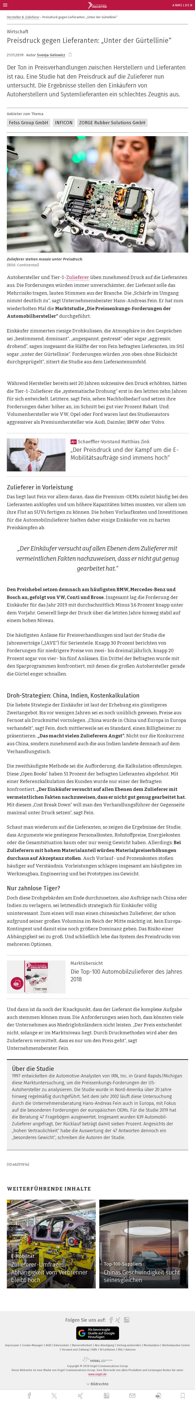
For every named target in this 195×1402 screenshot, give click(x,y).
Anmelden (182, 5)
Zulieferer (77, 277)
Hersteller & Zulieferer (23, 17)
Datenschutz (62, 1345)
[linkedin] (107, 1396)
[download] (158, 1396)
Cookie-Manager (33, 1345)
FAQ (120, 1349)
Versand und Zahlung (75, 1349)
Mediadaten (152, 1345)
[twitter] (55, 1395)
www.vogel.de (97, 1374)
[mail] (133, 1396)
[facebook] (30, 1396)
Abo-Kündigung (105, 1345)
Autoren (130, 1349)
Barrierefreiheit (82, 1345)
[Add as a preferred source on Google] (97, 1333)
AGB (49, 1345)
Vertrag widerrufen (129, 1345)
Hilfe (94, 1349)
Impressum (12, 1345)
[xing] (81, 1396)
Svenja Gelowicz (51, 55)
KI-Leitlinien (108, 1349)
